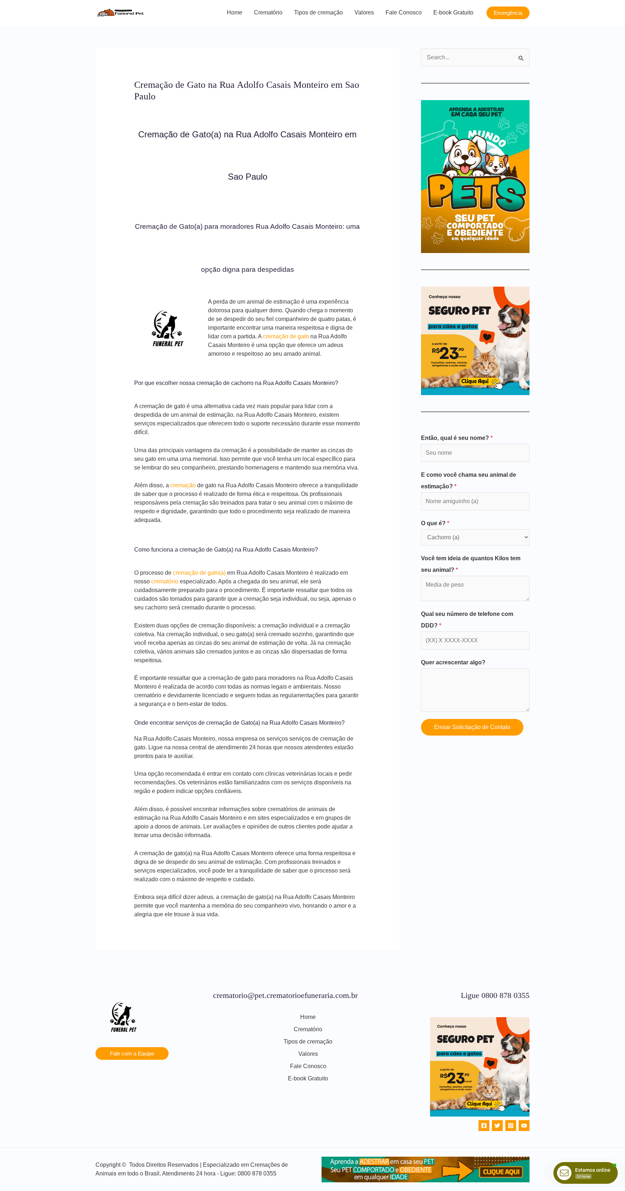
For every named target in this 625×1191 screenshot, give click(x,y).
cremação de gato (286, 336)
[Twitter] (497, 1125)
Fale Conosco (404, 12)
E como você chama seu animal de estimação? (468, 480)
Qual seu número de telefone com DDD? (467, 620)
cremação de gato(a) (199, 573)
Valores (364, 12)
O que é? (435, 523)
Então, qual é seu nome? (457, 438)
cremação (183, 485)
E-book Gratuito (453, 12)
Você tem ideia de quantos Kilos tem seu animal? (470, 564)
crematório (164, 581)
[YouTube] (524, 1125)
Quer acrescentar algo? (453, 662)
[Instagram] (510, 1125)
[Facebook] (484, 1125)
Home (234, 12)
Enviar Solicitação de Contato (472, 727)
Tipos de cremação (318, 12)
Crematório (268, 12)
